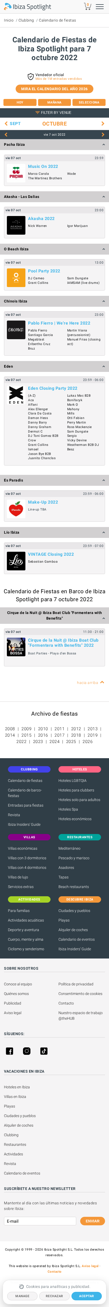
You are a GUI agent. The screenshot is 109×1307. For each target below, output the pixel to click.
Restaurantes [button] (79, 837)
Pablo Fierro (37, 330)
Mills (71, 413)
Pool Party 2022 (44, 270)
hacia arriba (87, 683)
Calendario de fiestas (57, 20)
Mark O (72, 404)
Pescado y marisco (73, 858)
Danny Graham (39, 427)
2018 (76, 735)
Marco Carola (38, 174)
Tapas (63, 877)
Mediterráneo (69, 848)
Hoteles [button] (79, 769)
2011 (59, 728)
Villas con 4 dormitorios (27, 867)
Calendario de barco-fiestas (25, 793)
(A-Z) (32, 395)
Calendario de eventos (76, 939)
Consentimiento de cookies (80, 993)
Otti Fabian (76, 418)
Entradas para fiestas (25, 805)
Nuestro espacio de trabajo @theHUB (80, 1015)
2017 (59, 735)
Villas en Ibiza (15, 1096)
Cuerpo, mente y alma (25, 939)
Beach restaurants (73, 887)
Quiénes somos (16, 993)
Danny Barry (37, 422)
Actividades (13, 1154)
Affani (33, 404)
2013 (93, 728)
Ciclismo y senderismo (26, 949)
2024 (54, 741)
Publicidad (12, 1003)
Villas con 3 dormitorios (27, 858)
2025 (71, 741)
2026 (88, 741)
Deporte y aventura (23, 930)
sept (15, 123)
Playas (64, 920)
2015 (26, 735)
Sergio (72, 436)
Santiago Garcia (40, 335)
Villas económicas (22, 848)
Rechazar (54, 1296)
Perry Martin (76, 422)
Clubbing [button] (29, 769)
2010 (43, 728)
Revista (14, 815)
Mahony (73, 409)
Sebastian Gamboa (43, 561)
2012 (76, 728)
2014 (10, 735)
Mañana (54, 102)
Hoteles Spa (68, 809)
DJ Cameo (36, 278)
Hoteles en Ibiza (17, 1087)
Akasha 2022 (41, 218)
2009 (26, 728)
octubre (54, 124)
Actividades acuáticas (26, 920)
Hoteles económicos (75, 819)
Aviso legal (12, 1013)
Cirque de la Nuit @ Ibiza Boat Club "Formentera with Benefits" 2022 (63, 643)
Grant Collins (38, 283)
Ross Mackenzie (79, 427)
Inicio (8, 20)
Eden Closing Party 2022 (53, 388)
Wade (71, 174)
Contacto (66, 1003)
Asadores (66, 867)
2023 (38, 741)
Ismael (33, 449)
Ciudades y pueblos (74, 910)
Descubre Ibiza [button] (79, 899)
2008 (10, 728)
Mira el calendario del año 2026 (54, 89)
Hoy (20, 102)
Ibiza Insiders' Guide (24, 824)
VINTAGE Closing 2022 (51, 554)
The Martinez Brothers (45, 178)
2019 (93, 735)
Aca (31, 400)
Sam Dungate (77, 278)
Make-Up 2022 (43, 502)
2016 (43, 735)
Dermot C (35, 431)
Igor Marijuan (77, 226)
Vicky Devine (77, 440)
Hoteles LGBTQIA (72, 780)
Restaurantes (15, 1144)
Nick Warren (37, 226)
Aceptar (86, 1296)
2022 (21, 741)
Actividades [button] (29, 899)
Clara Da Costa (40, 413)
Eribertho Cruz (39, 344)
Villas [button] (29, 837)
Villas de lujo (18, 877)
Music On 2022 (43, 166)
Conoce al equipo (18, 984)
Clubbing (26, 20)
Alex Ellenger (38, 409)
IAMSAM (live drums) (83, 283)
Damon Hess (38, 418)
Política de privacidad (75, 984)
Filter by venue (56, 113)
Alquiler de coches (73, 930)
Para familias (19, 910)
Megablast (36, 339)
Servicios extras (21, 887)
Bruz (31, 348)
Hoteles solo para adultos (79, 800)
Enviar (92, 1221)
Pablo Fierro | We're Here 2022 (59, 323)
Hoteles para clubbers (76, 790)
